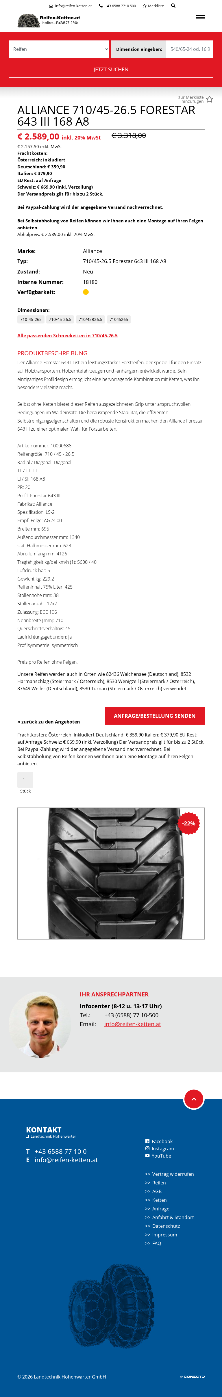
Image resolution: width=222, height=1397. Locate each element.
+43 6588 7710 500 (120, 5)
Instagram (162, 1148)
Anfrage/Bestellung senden (155, 715)
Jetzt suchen (111, 69)
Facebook (162, 1141)
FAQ (156, 1243)
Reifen (159, 1183)
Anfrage (160, 1209)
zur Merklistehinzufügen (191, 99)
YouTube (161, 1156)
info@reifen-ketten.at (132, 1024)
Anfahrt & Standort (173, 1217)
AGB (157, 1191)
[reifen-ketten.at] (60, 20)
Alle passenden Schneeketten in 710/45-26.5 (67, 335)
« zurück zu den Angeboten (48, 722)
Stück (25, 791)
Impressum (164, 1235)
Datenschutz (166, 1226)
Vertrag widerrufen (173, 1174)
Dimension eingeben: (139, 49)
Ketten (159, 1200)
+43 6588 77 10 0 (61, 1151)
